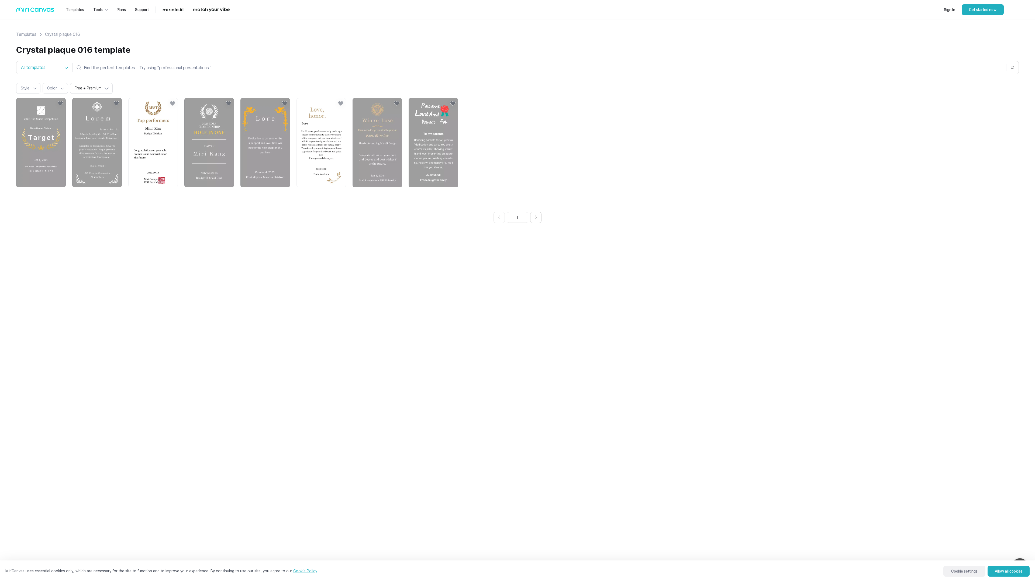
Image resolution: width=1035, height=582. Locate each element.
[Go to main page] (35, 11)
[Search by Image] (1012, 67)
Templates (26, 34)
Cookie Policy (305, 571)
